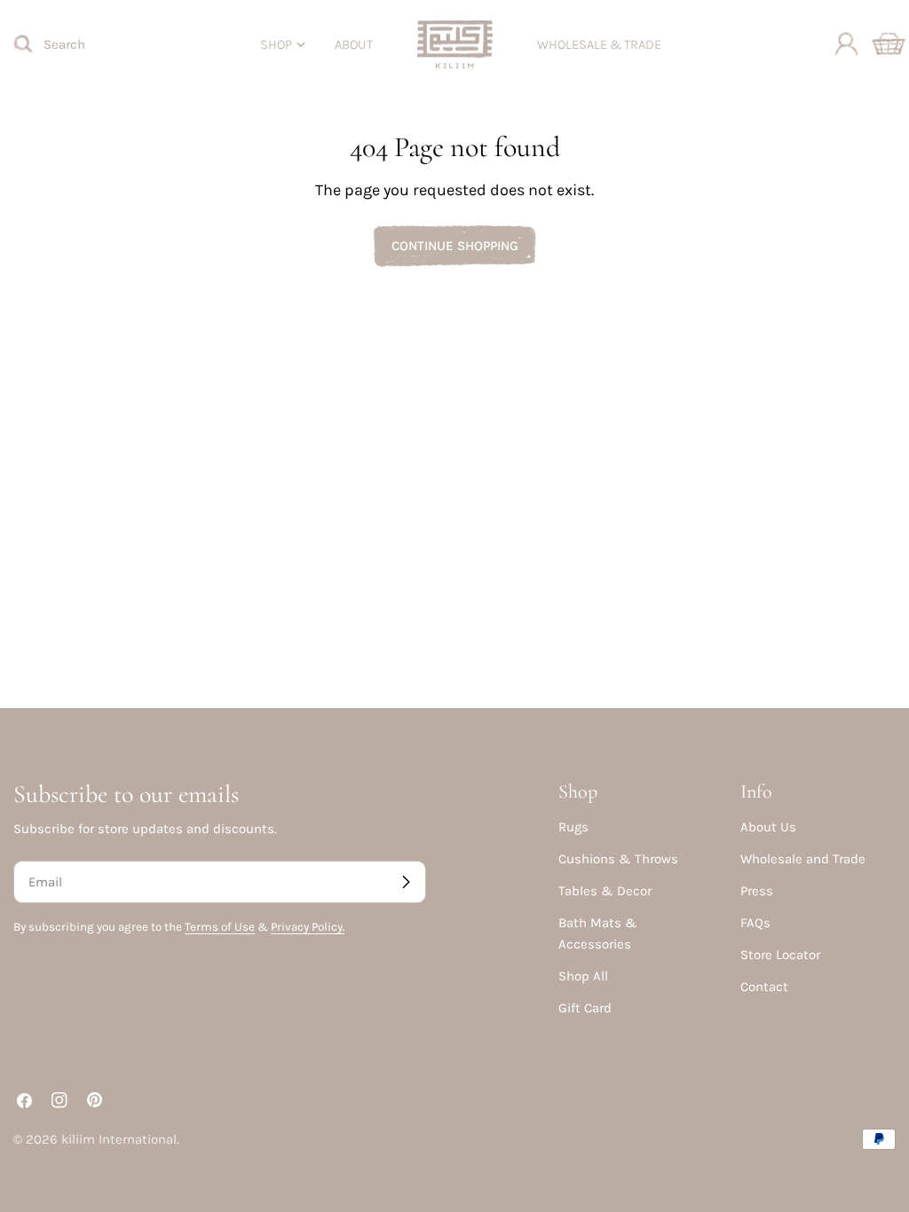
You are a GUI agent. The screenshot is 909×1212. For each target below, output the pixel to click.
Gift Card (585, 1008)
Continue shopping (454, 246)
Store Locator (780, 955)
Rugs (573, 827)
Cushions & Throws (618, 859)
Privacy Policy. (307, 926)
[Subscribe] (405, 882)
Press (756, 891)
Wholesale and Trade (803, 859)
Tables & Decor (605, 891)
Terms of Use (220, 926)
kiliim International (119, 1139)
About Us (768, 827)
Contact (764, 987)
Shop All (583, 976)
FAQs (755, 923)
